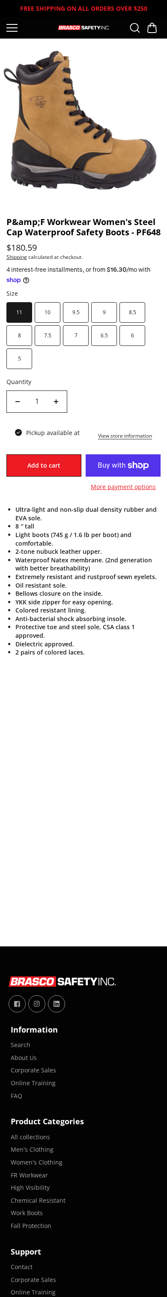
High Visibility (30, 1187)
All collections (30, 1137)
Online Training (33, 1083)
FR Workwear (29, 1175)
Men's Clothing (32, 1149)
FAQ (16, 1096)
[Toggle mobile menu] (30, 27)
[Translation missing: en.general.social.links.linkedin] (56, 1003)
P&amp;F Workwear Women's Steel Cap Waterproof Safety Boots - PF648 (83, 227)
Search (20, 1045)
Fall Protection (31, 1226)
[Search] (134, 27)
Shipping (16, 257)
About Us (24, 1058)
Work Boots (27, 1213)
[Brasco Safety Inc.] (83, 27)
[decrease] (17, 401)
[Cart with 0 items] (152, 27)
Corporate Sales (33, 1070)
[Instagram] (36, 1003)
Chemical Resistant (38, 1200)
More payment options (123, 487)
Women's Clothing (37, 1162)
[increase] (56, 401)
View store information (125, 435)
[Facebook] (17, 1003)
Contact (22, 1267)
